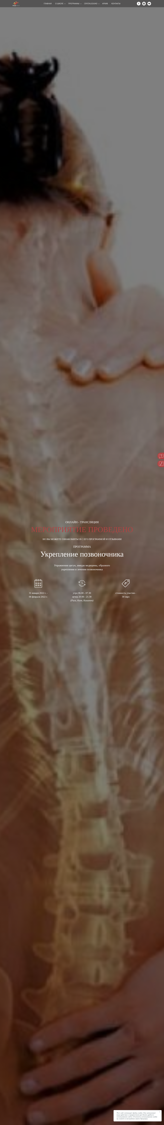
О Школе (59, 4)
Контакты (115, 4)
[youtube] (149, 3)
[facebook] (138, 3)
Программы (74, 4)
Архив (105, 4)
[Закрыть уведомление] (160, 1112)
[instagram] (144, 3)
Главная (48, 4)
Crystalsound (91, 4)
